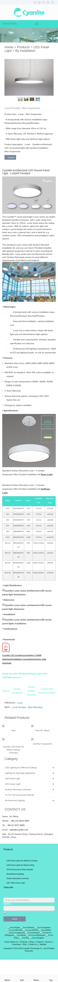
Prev (8, 77)
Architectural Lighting (15, 800)
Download (16, 944)
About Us (14, 942)
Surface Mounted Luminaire (18, 789)
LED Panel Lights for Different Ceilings (21, 861)
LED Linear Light (13, 784)
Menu (36, 980)
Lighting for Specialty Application (20, 773)
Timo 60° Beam (42, 730)
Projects (39, 942)
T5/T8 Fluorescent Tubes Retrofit (19, 870)
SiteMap (43, 944)
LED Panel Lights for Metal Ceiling (20, 865)
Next (49, 77)
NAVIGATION (9, 23)
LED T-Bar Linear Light (15, 883)
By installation (25, 51)
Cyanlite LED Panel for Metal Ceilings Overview (13, 750)
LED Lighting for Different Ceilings (21, 767)
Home (9, 47)
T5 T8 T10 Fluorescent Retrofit (19, 795)
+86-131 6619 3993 (20, 821)
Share (7, 980)
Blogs (32, 942)
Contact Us (32, 944)
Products (23, 47)
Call (21, 980)
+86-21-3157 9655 (16, 825)
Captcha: (7, 904)
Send (14, 919)
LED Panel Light (12, 778)
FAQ (24, 944)
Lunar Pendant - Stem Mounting (27, 707)
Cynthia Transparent (42, 744)
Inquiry (11, 157)
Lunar (20, 703)
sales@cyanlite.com (19, 829)
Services (48, 942)
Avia (13, 730)
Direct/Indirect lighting (15, 874)
